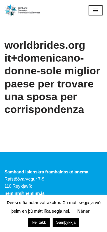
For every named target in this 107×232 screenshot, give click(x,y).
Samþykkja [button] (65, 222)
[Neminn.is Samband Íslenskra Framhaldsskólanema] (22, 10)
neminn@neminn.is (24, 193)
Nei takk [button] (39, 222)
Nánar (83, 211)
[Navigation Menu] (96, 10)
